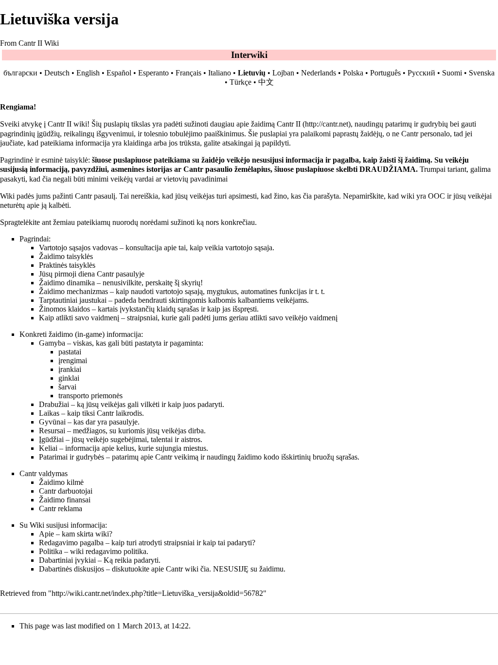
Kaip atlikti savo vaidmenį (79, 318)
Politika (50, 551)
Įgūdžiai (51, 439)
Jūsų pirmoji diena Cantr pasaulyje (91, 274)
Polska (353, 73)
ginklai (68, 378)
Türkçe (240, 82)
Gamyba (52, 343)
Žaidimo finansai (64, 500)
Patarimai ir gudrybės (71, 457)
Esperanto (153, 73)
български (20, 73)
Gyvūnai (52, 422)
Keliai (48, 448)
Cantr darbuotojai (65, 491)
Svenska (482, 73)
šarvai (67, 387)
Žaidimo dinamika (67, 282)
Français (188, 73)
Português (385, 73)
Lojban (283, 73)
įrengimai (72, 360)
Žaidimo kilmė (61, 482)
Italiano (219, 73)
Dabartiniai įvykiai (67, 560)
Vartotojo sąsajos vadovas (78, 247)
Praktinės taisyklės (67, 265)
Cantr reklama (60, 508)
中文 (266, 82)
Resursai (52, 430)
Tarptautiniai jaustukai (73, 300)
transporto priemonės (90, 395)
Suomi (452, 73)
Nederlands (318, 73)
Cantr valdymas (43, 473)
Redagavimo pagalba (71, 542)
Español (119, 73)
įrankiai (69, 369)
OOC (436, 196)
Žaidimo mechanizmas (73, 291)
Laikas (49, 413)
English (88, 73)
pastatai (69, 352)
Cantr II (289, 124)
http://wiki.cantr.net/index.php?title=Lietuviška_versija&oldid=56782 (157, 593)
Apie (46, 534)
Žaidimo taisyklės (66, 256)
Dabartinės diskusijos (71, 569)
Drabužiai (54, 404)
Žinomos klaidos (64, 309)
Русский (421, 73)
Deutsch (57, 73)
